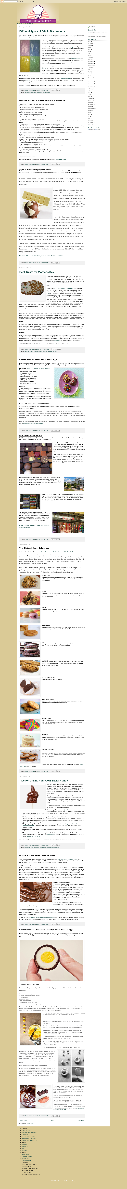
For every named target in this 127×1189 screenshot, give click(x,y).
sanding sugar (70, 47)
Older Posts (81, 1120)
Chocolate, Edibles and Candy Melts (97, 32)
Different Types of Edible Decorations (42, 31)
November (90, 63)
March (89, 55)
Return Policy (25, 1154)
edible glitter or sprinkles (33, 836)
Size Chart (24, 1150)
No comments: (45, 90)
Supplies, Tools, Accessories (29, 1138)
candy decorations (28, 92)
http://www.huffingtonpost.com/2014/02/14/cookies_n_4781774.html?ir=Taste (57, 551)
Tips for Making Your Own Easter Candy (43, 780)
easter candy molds (28, 847)
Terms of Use (25, 1158)
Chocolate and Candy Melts (29, 1132)
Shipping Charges (27, 1156)
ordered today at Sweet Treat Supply (33, 423)
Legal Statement (26, 1160)
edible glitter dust (75, 58)
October (90, 45)
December (90, 61)
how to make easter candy (53, 847)
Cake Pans (25, 1134)
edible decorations (66, 78)
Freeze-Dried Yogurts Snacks (96, 34)
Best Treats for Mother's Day (36, 272)
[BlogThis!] (54, 90)
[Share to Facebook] (57, 90)
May (89, 51)
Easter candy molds (63, 810)
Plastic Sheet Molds (27, 1130)
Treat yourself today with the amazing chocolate (41, 917)
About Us (24, 1144)
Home (19, 23)
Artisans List (25, 1146)
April (89, 53)
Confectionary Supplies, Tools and (97, 36)
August (90, 67)
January (90, 59)
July (89, 47)
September (91, 66)
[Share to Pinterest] (59, 90)
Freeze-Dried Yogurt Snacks (29, 1140)
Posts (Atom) (30, 1123)
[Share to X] (56, 90)
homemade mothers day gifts (31, 351)
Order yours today (61, 159)
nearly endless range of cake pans (63, 288)
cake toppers (57, 340)
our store (28, 80)
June (89, 41)
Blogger (74, 1180)
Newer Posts (23, 1120)
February (90, 43)
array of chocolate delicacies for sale (67, 859)
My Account (24, 23)
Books (23, 1148)
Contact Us (30, 23)
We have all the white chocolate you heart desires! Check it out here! (41, 256)
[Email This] (52, 90)
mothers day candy (43, 351)
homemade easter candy (40, 847)
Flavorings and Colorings (28, 1136)
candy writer (50, 834)
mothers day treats (52, 351)
